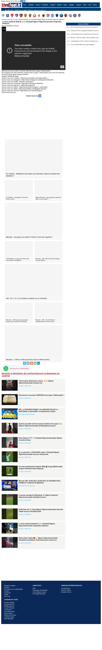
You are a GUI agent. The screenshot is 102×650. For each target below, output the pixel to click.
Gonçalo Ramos (9, 604)
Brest (12, 15)
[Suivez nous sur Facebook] (21, 1)
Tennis (12, 1)
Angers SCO (3, 15)
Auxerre (8, 15)
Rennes (66, 15)
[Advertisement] (33, 118)
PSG (34, 588)
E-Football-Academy (39, 594)
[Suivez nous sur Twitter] (24, 1)
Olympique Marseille (52, 15)
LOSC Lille (34, 15)
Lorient (30, 15)
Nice (43, 15)
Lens (25, 15)
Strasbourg (70, 15)
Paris (57, 15)
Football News (65, 588)
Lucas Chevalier (9, 608)
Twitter (6, 594)
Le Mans (21, 15)
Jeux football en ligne (39, 592)
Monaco (39, 15)
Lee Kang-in (8, 609)
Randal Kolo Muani (10, 615)
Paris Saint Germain (61, 15)
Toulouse (75, 15)
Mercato (17, 1)
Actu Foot (7, 596)
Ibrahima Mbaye (9, 602)
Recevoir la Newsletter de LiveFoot (18, 373)
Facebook (7, 593)
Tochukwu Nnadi (9, 611)
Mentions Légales (9, 585)
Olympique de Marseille (40, 590)
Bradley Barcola (9, 606)
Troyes (79, 15)
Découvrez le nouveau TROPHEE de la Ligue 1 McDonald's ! (41, 395)
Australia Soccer (66, 592)
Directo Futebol (66, 590)
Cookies (6, 587)
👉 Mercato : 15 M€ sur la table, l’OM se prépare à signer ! (25, 9)
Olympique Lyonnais (48, 15)
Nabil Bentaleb (8, 618)
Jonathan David (9, 617)
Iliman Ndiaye (8, 613)
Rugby (3, 1)
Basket (8, 1)
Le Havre (17, 15)
